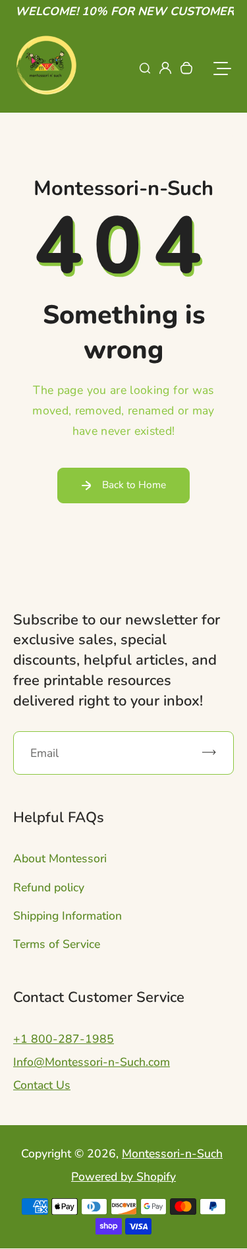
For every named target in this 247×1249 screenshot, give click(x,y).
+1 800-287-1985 (63, 1039)
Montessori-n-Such (172, 1153)
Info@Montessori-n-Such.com (91, 1062)
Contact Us (41, 1085)
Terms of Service (56, 944)
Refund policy (48, 887)
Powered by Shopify (123, 1176)
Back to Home (134, 484)
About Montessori (60, 858)
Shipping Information (67, 916)
